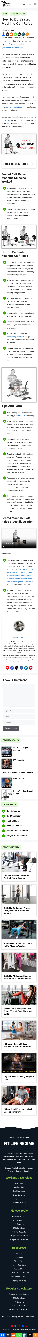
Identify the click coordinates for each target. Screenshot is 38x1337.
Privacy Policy (19, 1261)
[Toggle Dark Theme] (35, 3)
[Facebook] (3, 34)
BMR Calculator (14, 816)
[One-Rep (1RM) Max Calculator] (7, 752)
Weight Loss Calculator (17, 830)
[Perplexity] (23, 34)
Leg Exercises (19, 1199)
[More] (27, 34)
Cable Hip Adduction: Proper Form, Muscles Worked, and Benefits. (17, 911)
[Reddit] (11, 34)
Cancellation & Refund (19, 1277)
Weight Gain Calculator (17, 835)
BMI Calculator (13, 811)
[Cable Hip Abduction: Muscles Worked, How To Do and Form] (19, 963)
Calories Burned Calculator (19, 1294)
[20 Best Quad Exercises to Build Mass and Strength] (19, 1096)
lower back (21, 416)
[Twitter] (17, 668)
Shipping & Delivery (19, 1281)
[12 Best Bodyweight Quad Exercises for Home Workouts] (19, 1031)
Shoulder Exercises (19, 1203)
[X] (7, 34)
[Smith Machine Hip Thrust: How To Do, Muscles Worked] (19, 930)
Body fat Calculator (15, 826)
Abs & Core (19, 1183)
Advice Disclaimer (19, 1265)
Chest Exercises (19, 1195)
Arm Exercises (19, 1187)
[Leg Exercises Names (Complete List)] (19, 1063)
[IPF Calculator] (7, 764)
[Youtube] (7, 668)
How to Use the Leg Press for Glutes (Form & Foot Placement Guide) (18, 1011)
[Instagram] (12, 668)
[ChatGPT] (19, 34)
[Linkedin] (26, 668)
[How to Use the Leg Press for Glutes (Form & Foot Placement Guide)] (19, 995)
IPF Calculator (19, 760)
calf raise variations (14, 107)
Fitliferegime (31, 1329)
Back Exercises (19, 1191)
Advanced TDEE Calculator (19, 1310)
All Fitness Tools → (19, 1216)
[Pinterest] (31, 668)
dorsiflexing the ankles (15, 337)
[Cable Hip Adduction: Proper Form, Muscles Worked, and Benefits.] (19, 895)
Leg (24, 14)
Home (5, 14)
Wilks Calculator (19, 779)
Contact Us (19, 1257)
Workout (15, 14)
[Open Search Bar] (24, 4)
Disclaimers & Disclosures (19, 1273)
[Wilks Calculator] (7, 783)
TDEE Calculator (14, 821)
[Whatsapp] (15, 34)
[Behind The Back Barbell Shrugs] (7, 795)
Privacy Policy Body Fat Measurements (17, 772)
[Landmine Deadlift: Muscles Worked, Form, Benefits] (19, 862)
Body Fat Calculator (19, 1232)
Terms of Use (19, 1269)
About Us (19, 1253)
